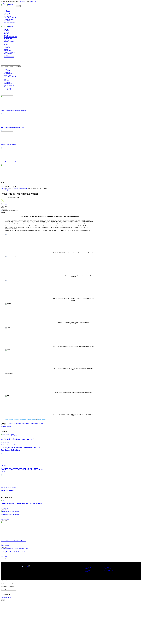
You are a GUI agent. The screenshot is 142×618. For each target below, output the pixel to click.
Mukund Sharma (5, 508)
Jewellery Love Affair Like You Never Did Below (14, 551)
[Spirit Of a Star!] (7, 475)
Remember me (6, 594)
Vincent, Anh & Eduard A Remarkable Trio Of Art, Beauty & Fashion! (20, 449)
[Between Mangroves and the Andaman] (7, 148)
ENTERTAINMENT (11, 435)
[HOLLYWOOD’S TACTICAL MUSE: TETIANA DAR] (7, 96)
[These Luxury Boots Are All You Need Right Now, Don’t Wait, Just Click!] (3, 500)
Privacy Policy (22, 1)
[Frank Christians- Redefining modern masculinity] (7, 114)
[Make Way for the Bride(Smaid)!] (10, 511)
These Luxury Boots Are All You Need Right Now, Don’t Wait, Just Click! (21, 503)
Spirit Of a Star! (7, 490)
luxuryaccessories (10, 419)
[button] (2, 3)
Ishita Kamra (4, 204)
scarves (44, 419)
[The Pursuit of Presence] (7, 165)
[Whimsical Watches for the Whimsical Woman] (14, 537)
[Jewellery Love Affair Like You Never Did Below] (14, 548)
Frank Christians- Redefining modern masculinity (12, 127)
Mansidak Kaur (5, 519)
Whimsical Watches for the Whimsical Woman (13, 541)
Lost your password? (6, 597)
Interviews (3, 435)
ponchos (39, 419)
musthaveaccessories (20, 419)
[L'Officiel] (7, 4)
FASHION (3, 465)
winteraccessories (31, 419)
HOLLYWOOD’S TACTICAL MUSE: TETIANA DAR (13, 110)
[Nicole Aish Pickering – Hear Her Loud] (7, 434)
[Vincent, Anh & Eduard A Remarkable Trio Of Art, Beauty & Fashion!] (5, 442)
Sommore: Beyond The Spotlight (8, 144)
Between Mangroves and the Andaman (9, 161)
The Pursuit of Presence (6, 179)
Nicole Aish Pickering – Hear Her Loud (17, 439)
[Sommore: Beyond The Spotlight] (7, 131)
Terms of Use (32, 1)
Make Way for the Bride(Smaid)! (10, 514)
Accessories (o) (5, 190)
